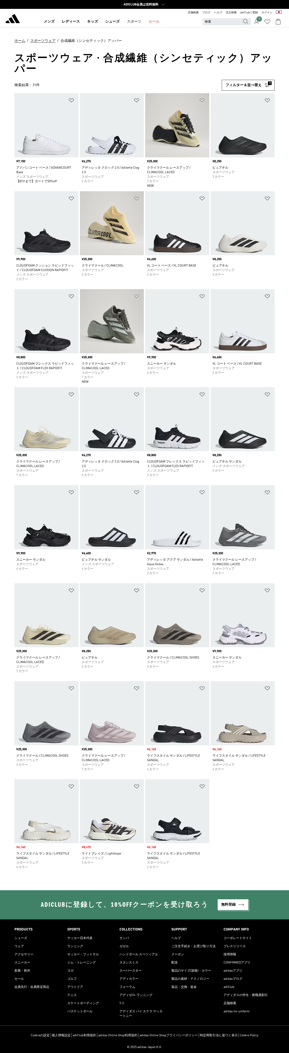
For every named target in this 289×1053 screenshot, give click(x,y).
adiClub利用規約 (84, 1035)
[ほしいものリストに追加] (71, 101)
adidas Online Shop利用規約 (118, 1035)
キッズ (92, 22)
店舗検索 (193, 12)
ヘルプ (218, 12)
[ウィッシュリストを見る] (267, 21)
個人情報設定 (61, 1035)
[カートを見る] (278, 21)
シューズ (112, 22)
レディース (71, 22)
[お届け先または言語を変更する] (279, 12)
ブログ (206, 12)
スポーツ (134, 22)
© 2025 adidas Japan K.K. (144, 1047)
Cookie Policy (249, 1035)
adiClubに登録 (249, 12)
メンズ (49, 22)
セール (154, 22)
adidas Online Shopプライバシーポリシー (169, 1035)
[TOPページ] (12, 19)
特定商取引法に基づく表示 (219, 1035)
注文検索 (231, 12)
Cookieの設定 (40, 1035)
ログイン (266, 12)
